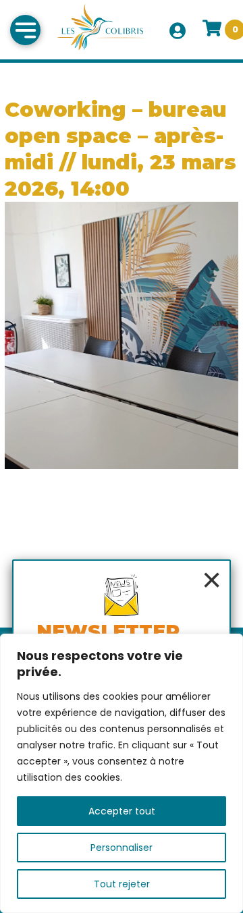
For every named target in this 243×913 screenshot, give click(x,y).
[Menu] (25, 30)
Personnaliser (121, 847)
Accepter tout (121, 811)
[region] (121, 773)
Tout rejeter (122, 884)
